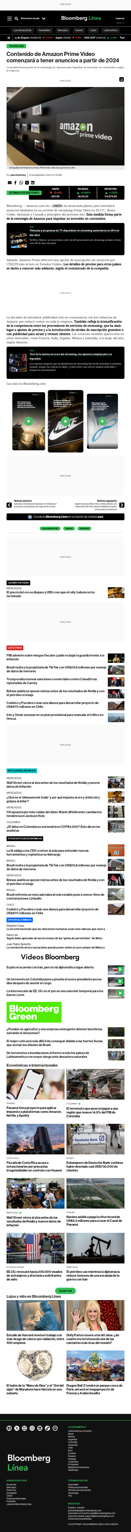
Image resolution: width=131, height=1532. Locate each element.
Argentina (72, 1439)
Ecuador (72, 1453)
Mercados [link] (63, 30)
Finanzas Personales (16, 1498)
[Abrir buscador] (16, 18)
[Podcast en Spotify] (55, 1428)
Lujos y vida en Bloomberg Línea (34, 1296)
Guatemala (73, 1470)
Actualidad (12, 1493)
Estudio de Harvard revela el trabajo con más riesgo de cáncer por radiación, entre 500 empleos (35, 1339)
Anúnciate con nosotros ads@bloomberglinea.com (91, 1513)
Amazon (69, 528)
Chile (70, 1447)
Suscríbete (73, 1484)
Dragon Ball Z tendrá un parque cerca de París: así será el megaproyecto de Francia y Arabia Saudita (94, 1389)
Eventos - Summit (76, 1507)
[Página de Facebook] (9, 1428)
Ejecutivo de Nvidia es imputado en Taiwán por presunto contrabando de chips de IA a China (35, 505)
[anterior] (9, 505)
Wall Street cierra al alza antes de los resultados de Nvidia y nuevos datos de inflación (34, 1221)
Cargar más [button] (65, 1290)
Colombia (72, 1442)
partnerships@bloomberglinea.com (84, 1510)
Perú (70, 1450)
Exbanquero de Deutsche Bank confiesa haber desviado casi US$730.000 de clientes (94, 1166)
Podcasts (11, 1501)
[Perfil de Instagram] (32, 1428)
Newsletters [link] (44, 30)
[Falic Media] (120, 23)
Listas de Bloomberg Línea (19, 1504)
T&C (70, 1495)
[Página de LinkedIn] (39, 1428)
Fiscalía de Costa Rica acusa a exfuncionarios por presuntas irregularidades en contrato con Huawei (34, 1166)
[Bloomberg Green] (65, 1012)
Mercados (11, 1487)
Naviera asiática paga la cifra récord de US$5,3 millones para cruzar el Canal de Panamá (94, 1220)
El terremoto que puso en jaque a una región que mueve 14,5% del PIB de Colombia (92, 1112)
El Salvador (73, 1464)
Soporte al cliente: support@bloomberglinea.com (91, 1516)
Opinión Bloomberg (19, 920)
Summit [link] (79, 30)
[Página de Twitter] (16, 1428)
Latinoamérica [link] (110, 30)
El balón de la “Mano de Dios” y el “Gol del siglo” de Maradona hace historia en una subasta (35, 1389)
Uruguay (72, 1459)
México (71, 1436)
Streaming (84, 528)
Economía (11, 1484)
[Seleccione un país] (43, 18)
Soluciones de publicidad (80, 1518)
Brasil (70, 1434)
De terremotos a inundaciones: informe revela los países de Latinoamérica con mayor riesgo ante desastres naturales (48, 1055)
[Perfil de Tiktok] (47, 1428)
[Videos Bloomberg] (65, 957)
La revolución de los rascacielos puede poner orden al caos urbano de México (56, 947)
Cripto (10, 1495)
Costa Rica (73, 1461)
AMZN (57, 206)
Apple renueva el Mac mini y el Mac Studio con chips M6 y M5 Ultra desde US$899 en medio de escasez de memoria (96, 507)
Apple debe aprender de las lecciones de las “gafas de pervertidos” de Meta (54, 938)
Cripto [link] (93, 30)
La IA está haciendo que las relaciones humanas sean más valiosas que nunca (56, 929)
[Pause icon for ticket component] (9, 38)
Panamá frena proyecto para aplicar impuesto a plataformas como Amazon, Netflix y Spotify (34, 1111)
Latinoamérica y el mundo (80, 1431)
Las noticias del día (50, 528)
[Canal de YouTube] (24, 1428)
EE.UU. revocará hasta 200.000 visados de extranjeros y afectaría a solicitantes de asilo (34, 1275)
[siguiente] (121, 505)
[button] (121, 79)
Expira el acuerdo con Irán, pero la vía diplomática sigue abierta (50, 967)
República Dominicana (78, 1467)
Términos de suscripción (79, 1490)
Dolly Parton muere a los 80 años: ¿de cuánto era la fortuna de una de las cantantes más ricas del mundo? (92, 1339)
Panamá (72, 1456)
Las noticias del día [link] (22, 30)
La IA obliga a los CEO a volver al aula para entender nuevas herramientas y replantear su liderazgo (48, 852)
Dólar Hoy (11, 1490)
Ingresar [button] (120, 18)
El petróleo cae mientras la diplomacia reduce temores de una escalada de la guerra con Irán (93, 1275)
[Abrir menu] (9, 18)
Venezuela (73, 1445)
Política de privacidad (78, 1487)
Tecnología (16, 46)
